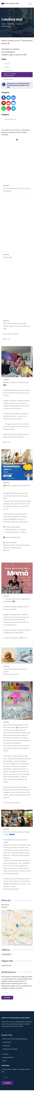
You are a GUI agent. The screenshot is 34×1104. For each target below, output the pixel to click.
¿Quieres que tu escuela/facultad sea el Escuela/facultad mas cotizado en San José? (18, 85)
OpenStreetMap (23, 944)
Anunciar (5, 1054)
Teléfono (6, 67)
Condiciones (6, 1042)
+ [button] (4, 912)
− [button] (4, 915)
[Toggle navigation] (30, 4)
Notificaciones (8, 70)
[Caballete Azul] (17, 926)
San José (19, 24)
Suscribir (7, 997)
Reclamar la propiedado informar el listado (9, 74)
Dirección (7, 63)
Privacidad (6, 1046)
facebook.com (6, 965)
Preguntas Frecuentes (10, 1049)
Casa (3, 24)
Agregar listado (7, 1057)
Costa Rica (10, 24)
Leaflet (11, 944)
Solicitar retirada (8, 79)
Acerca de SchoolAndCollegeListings (14, 1039)
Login (4, 1061)
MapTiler (16, 944)
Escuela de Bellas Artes (10, 119)
